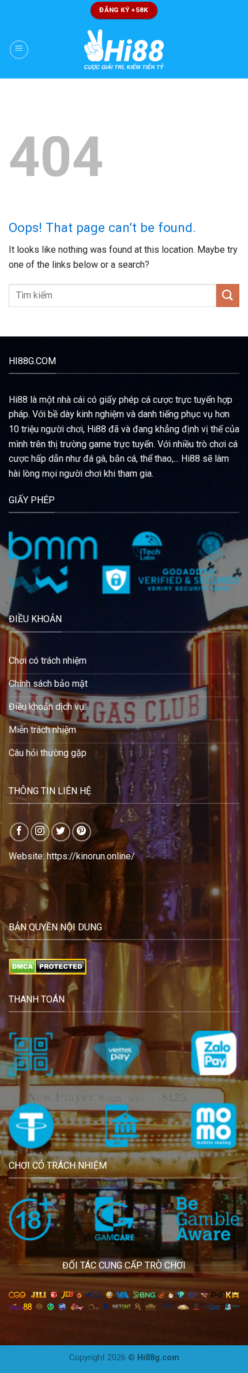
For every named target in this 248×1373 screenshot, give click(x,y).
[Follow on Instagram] (40, 831)
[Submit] (227, 295)
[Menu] (19, 49)
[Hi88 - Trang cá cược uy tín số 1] (124, 49)
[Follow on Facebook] (19, 831)
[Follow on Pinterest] (81, 831)
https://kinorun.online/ (91, 856)
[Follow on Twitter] (60, 831)
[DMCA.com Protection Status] (48, 965)
